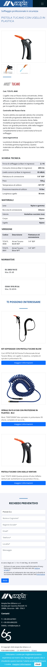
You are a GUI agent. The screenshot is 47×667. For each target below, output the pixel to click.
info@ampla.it (14, 625)
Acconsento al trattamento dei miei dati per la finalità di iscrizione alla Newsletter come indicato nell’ (24, 573)
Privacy (34, 650)
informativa (41, 574)
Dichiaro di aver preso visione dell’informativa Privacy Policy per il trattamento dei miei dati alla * (23, 568)
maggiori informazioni (21, 664)
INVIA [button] (5, 580)
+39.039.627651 (9, 619)
